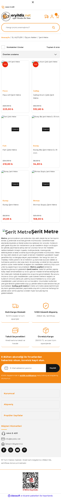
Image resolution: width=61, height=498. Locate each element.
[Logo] (16, 16)
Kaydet (53, 368)
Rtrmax (36, 201)
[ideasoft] (14, 495)
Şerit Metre (43, 37)
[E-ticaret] (30, 496)
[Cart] (57, 16)
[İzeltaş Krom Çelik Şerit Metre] (46, 74)
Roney (36, 146)
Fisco (5, 91)
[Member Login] (52, 16)
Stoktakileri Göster (15, 47)
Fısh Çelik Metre (10, 150)
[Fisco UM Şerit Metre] (15, 74)
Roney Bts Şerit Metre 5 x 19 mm (45, 151)
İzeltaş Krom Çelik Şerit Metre (43, 96)
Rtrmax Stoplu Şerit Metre (45, 204)
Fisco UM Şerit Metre (12, 95)
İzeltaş (36, 91)
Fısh (4, 146)
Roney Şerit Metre (10, 204)
